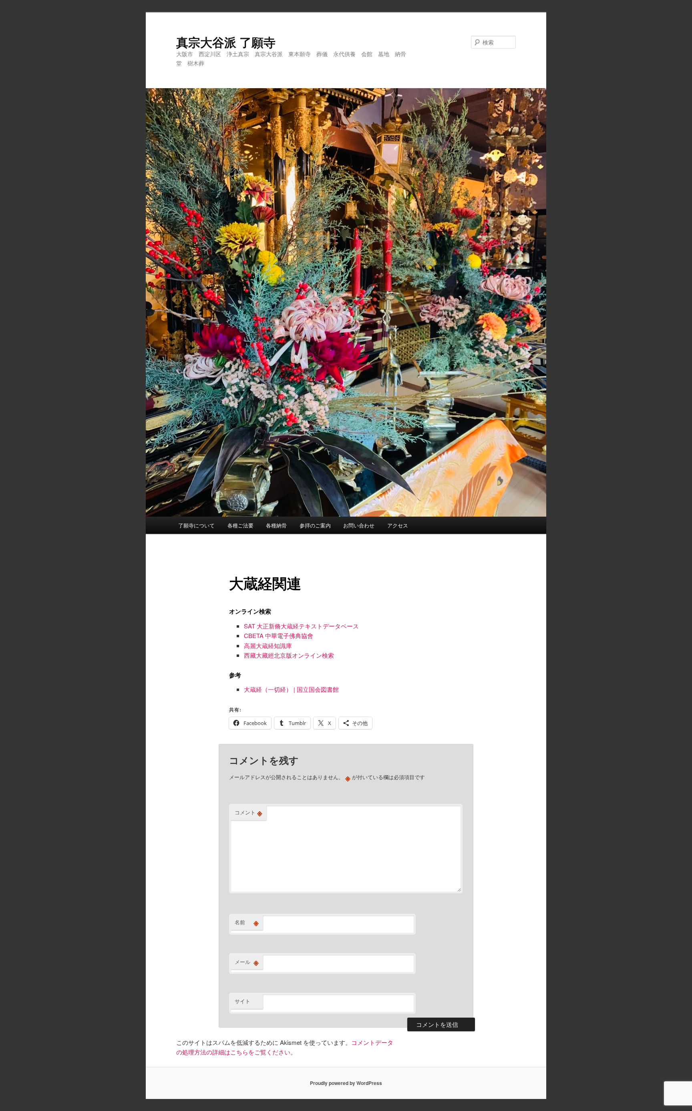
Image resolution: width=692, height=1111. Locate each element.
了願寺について (196, 525)
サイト (242, 1001)
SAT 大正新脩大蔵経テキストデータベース (301, 626)
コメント (248, 812)
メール (247, 961)
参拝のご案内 (315, 525)
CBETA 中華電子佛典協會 (278, 635)
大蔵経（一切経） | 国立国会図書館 (291, 689)
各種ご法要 (240, 525)
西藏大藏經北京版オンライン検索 (289, 655)
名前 (247, 922)
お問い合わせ (358, 525)
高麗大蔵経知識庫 (268, 645)
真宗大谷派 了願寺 (226, 41)
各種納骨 (276, 525)
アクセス (397, 525)
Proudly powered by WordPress (346, 1083)
